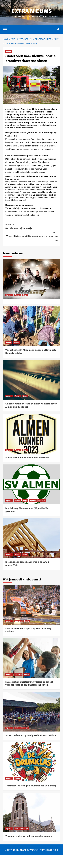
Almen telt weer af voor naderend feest (27, 457)
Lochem (18, 621)
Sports (33, 501)
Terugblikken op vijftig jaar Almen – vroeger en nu (32, 236)
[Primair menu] (6, 29)
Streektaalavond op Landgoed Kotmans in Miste (30, 735)
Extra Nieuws (31, 11)
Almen (8, 51)
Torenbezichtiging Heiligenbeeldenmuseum (28, 836)
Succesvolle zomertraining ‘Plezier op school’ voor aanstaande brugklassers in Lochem (29, 683)
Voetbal (41, 501)
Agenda (9, 295)
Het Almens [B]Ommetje (18, 226)
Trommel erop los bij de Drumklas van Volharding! (31, 785)
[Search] (58, 29)
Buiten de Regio (21, 728)
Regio (25, 295)
